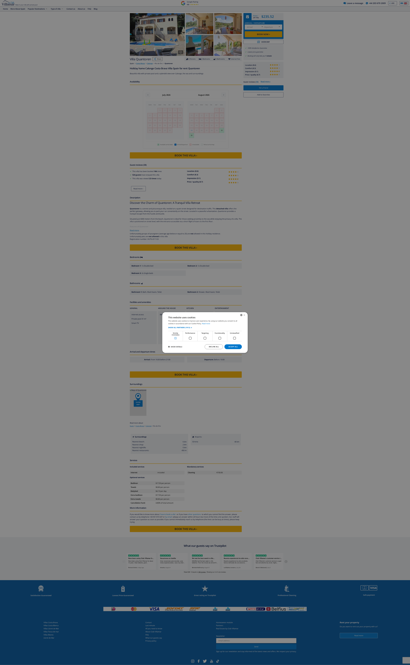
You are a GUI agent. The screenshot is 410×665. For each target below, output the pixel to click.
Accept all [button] (233, 347)
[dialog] (205, 332)
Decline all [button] (214, 347)
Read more (206, 323)
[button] (205, 327)
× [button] (244, 315)
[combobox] (241, 315)
